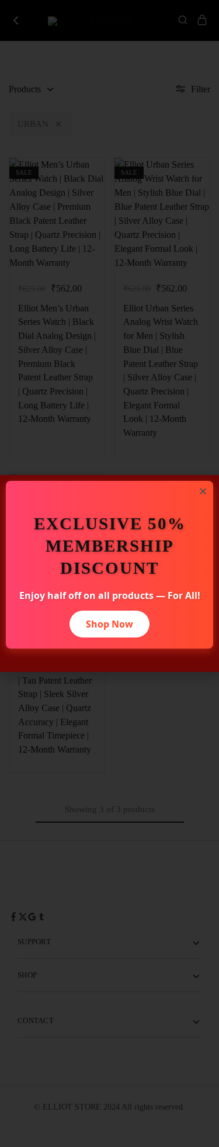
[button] (203, 491)
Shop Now (109, 624)
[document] (109, 573)
